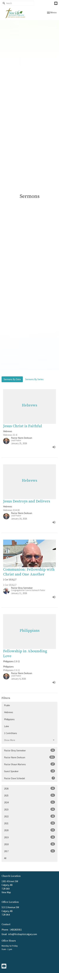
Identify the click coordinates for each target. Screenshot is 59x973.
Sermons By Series (34, 379)
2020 (29, 830)
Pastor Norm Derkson (29, 757)
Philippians (9, 719)
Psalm (7, 705)
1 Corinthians (10, 733)
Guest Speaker (29, 771)
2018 (29, 844)
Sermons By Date (12, 379)
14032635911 (16, 929)
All (5, 858)
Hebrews (8, 712)
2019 (29, 837)
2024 (29, 802)
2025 (29, 795)
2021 (29, 823)
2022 (29, 816)
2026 (29, 788)
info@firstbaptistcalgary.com (22, 934)
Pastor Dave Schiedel (29, 778)
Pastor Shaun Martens (29, 764)
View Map (6, 892)
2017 (29, 851)
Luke (6, 726)
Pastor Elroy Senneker (29, 750)
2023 (29, 809)
